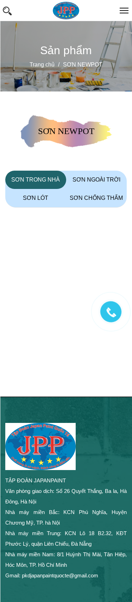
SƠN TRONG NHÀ (35, 180)
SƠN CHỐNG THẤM (96, 198)
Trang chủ (42, 65)
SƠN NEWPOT (82, 65)
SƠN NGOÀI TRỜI (96, 180)
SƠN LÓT (35, 198)
